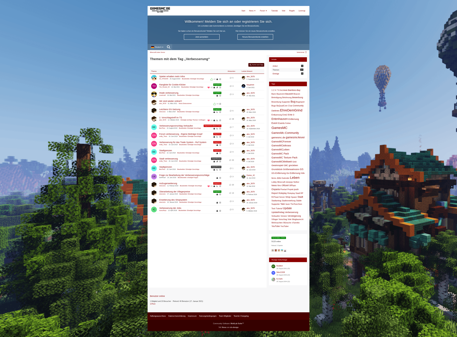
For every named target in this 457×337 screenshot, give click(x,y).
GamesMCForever (281, 141)
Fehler (288, 123)
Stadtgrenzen (165, 150)
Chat (290, 106)
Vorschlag (283, 219)
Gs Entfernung (293, 173)
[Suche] (168, 47)
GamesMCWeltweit (281, 161)
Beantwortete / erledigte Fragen (188, 177)
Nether (296, 182)
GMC (286, 165)
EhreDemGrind (291, 110)
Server (282, 197)
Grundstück (276, 169)
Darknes (275, 110)
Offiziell (285, 185)
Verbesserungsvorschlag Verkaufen (176, 126)
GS (301, 169)
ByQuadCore (282, 106)
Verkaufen (275, 216)
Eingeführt (217, 84)
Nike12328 (280, 272)
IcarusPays (162, 210)
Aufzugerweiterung (168, 183)
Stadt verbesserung (168, 159)
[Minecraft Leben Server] (160, 11)
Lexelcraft (162, 95)
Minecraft (281, 182)
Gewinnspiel (277, 165)
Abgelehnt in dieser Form (212, 126)
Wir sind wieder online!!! (170, 101)
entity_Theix (163, 136)
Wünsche (287, 223)
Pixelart (283, 189)
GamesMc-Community (285, 132)
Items (273, 178)
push (296, 189)
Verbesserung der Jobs (170, 208)
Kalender (285, 178)
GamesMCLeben (280, 149)
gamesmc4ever (295, 137)
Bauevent (281, 94)
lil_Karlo (279, 279)
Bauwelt (289, 94)
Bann (273, 94)
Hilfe (303, 173)
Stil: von (228, 327)
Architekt (283, 90)
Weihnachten (277, 223)
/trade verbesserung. (169, 93)
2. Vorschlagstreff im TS (170, 117)
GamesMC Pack (280, 153)
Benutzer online (157, 296)
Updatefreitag (277, 212)
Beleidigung (276, 97)
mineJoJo (162, 112)
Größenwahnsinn (291, 169)
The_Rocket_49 (164, 87)
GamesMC (279, 128)
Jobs (279, 178)
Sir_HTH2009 (163, 79)
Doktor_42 (251, 175)
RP (302, 193)
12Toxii (152, 304)
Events (281, 123)
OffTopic (292, 185)
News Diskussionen (185, 103)
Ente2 (284, 115)
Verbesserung (291, 212)
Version (284, 216)
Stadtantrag (276, 201)
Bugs (273, 106)
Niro (279, 185)
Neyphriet (250, 85)
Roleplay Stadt (293, 193)
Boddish (279, 266)
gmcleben (293, 165)
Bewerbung (297, 97)
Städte (299, 201)
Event (274, 123)
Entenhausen (279, 118)
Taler (282, 204)
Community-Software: (228, 323)
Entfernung (293, 119)
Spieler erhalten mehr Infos (172, 76)
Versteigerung (294, 216)
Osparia (275, 189)
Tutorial (279, 208)
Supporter (275, 204)
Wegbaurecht (297, 219)
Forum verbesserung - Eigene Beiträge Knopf (180, 134)
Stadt (300, 197)
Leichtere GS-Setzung (169, 109)
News (274, 185)
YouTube (275, 226)
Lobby (274, 182)
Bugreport (300, 102)
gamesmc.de (278, 137)
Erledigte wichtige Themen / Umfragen (193, 120)
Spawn (294, 197)
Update (287, 208)
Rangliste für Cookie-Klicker (172, 84)
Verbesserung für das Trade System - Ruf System (182, 142)
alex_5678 (251, 76)
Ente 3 (291, 115)
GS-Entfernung (278, 173)
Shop (287, 197)
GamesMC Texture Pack (284, 157)
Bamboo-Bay (294, 90)
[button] (157, 47)
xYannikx (296, 223)
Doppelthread (216, 158)
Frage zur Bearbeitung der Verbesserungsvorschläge (184, 175)
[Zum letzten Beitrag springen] (243, 78)
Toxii (273, 208)
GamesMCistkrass (281, 145)
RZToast (275, 197)
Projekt (290, 189)
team (288, 204)
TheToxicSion (296, 204)
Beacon (296, 94)
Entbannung (276, 115)
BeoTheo (162, 128)
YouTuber (284, 226)
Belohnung (287, 97)
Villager (274, 219)
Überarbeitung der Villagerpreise (174, 191)
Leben (295, 177)
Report (274, 193)
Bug (293, 101)
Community (298, 105)
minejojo (289, 182)
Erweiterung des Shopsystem (173, 200)
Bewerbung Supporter (280, 102)
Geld (294, 162)
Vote (289, 219)
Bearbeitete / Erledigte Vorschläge (193, 79)
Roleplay (282, 193)
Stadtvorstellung (289, 201)
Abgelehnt (217, 134)
